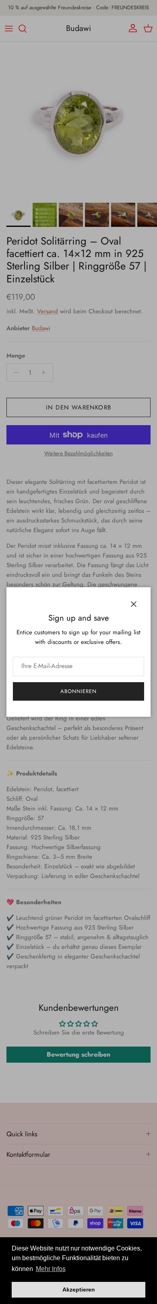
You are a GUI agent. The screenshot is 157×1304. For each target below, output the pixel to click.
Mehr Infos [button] (51, 1268)
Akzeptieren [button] (78, 1289)
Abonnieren (78, 691)
